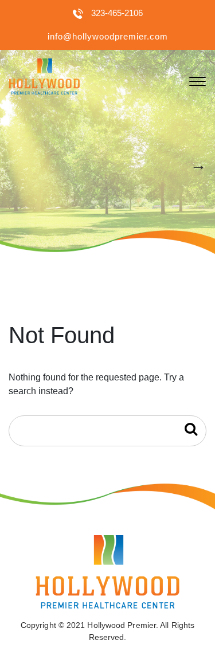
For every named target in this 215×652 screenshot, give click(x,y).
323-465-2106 (117, 13)
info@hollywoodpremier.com (108, 36)
